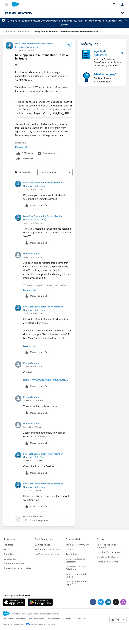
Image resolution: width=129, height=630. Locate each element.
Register (82, 20)
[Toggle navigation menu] (122, 13)
